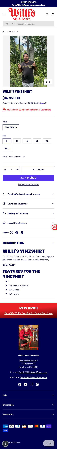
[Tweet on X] (11, 232)
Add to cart (38, 169)
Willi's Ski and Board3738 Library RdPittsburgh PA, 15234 (28, 363)
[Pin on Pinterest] (22, 232)
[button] (5, 444)
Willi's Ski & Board (14, 442)
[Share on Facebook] (16, 232)
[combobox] (28, 23)
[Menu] (4, 14)
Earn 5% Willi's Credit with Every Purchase (29, 313)
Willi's (5, 157)
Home (5, 32)
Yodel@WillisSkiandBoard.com (33, 372)
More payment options (28, 184)
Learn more (46, 109)
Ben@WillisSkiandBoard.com (34, 377)
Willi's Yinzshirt (14, 32)
